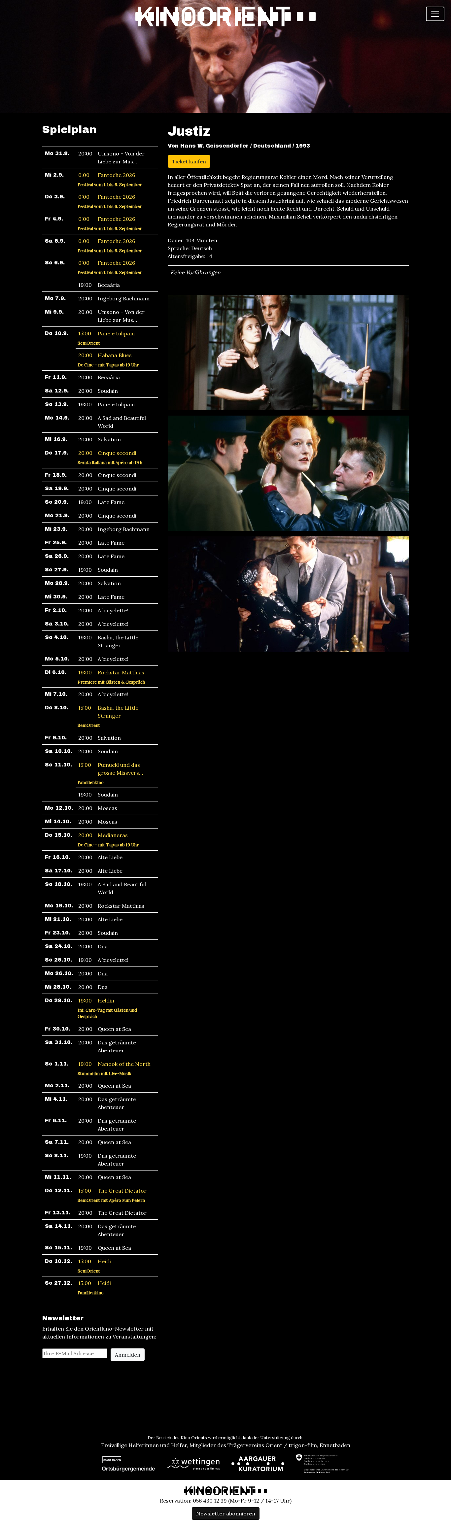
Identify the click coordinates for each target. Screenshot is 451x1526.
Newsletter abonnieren (225, 1513)
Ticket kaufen (189, 161)
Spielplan (69, 129)
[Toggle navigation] (435, 14)
